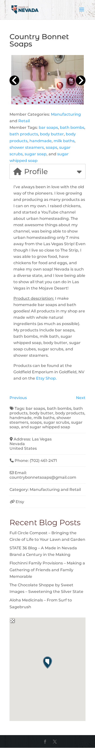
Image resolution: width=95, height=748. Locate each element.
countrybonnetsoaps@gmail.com (43, 477)
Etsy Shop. (46, 378)
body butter (52, 134)
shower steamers (27, 147)
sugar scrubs (56, 422)
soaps (51, 147)
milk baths (64, 141)
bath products (24, 134)
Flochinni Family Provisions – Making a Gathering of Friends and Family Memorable (47, 570)
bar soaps (48, 127)
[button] (47, 662)
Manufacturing (66, 114)
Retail (24, 121)
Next (81, 397)
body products (69, 413)
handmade (40, 141)
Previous (18, 397)
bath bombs (72, 127)
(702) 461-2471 (43, 460)
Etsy (20, 501)
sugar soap (36, 154)
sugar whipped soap (50, 427)
